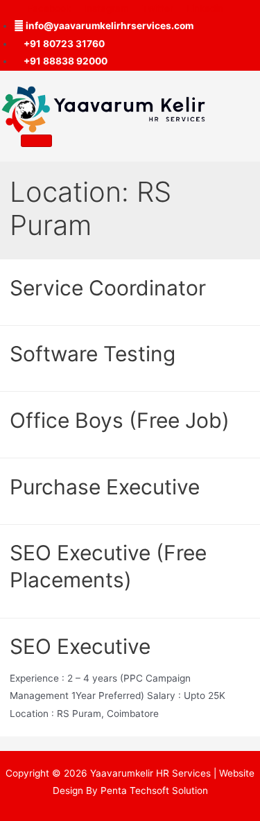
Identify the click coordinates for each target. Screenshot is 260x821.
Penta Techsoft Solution (154, 790)
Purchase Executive (105, 486)
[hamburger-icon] (36, 141)
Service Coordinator (108, 287)
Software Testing (92, 353)
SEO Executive (80, 646)
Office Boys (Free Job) (119, 420)
